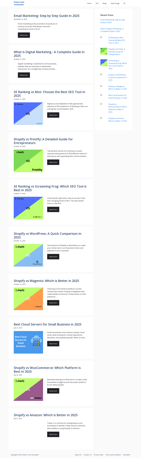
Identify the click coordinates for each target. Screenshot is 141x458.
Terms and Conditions (113, 455)
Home (89, 3)
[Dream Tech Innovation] (19, 3)
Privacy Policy (98, 455)
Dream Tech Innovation (30, 455)
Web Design (115, 3)
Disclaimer (126, 455)
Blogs (105, 3)
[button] (124, 3)
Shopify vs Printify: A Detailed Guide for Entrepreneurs (116, 51)
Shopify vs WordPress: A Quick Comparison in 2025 (117, 77)
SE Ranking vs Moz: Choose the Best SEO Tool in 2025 (116, 40)
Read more (24, 35)
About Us (78, 455)
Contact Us (88, 455)
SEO (97, 3)
